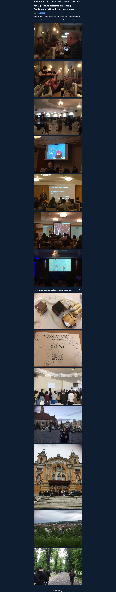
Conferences (42, 13)
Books (59, 1)
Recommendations (75, 1)
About (48, 1)
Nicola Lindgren (39, 1)
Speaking (54, 1)
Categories (66, 1)
